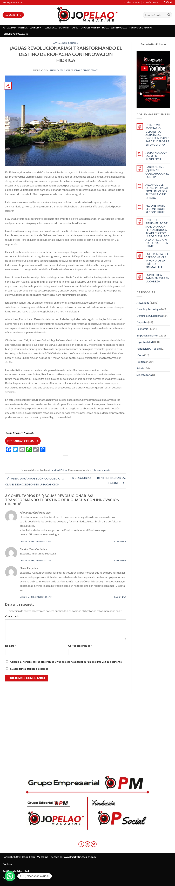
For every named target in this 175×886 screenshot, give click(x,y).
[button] (10, 876)
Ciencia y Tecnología (149, 309)
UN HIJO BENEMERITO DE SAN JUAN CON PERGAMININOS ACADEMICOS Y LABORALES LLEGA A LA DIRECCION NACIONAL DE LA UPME (157, 233)
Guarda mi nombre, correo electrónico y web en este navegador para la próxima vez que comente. (66, 661)
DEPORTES (64, 28)
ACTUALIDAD (9, 28)
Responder (120, 541)
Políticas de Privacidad (16, 871)
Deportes (142, 322)
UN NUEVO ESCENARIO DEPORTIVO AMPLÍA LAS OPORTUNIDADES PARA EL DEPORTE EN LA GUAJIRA (157, 134)
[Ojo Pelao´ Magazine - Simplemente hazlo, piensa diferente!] (87, 14)
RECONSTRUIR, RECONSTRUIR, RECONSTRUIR (155, 209)
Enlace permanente (101, 470)
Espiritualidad (145, 341)
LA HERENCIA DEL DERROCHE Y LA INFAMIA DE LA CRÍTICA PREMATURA (157, 260)
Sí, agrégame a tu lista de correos (29, 668)
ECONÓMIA (35, 28)
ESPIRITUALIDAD (119, 28)
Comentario (13, 616)
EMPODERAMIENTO (90, 28)
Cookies (7, 864)
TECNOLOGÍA (50, 28)
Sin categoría (144, 374)
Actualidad (60, 43)
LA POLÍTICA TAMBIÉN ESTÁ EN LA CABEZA (157, 278)
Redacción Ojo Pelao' (86, 70)
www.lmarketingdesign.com (80, 856)
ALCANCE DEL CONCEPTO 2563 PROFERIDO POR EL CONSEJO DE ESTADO (156, 191)
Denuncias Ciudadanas (150, 315)
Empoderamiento (147, 335)
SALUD (75, 28)
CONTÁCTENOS (150, 2)
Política (73, 43)
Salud (140, 368)
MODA (105, 28)
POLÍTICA (23, 28)
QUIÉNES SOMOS (132, 2)
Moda (140, 355)
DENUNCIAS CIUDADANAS (16, 34)
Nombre (10, 645)
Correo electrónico (80, 645)
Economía (142, 328)
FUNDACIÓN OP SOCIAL (141, 28)
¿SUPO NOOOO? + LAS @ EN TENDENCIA (157, 156)
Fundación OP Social (149, 348)
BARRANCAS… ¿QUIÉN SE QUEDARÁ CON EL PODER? (157, 171)
